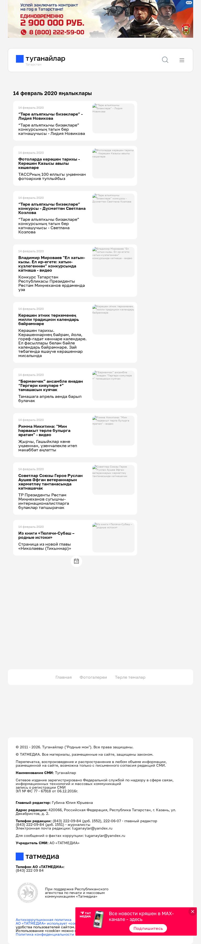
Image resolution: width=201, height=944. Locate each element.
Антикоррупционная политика (43, 919)
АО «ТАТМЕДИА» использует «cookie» (50, 923)
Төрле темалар (130, 677)
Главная (63, 677)
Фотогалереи (93, 677)
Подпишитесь (148, 928)
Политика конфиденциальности (45, 934)
